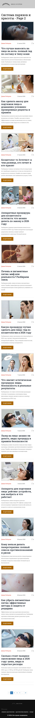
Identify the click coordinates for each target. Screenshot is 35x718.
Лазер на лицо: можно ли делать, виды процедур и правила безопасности (16, 438)
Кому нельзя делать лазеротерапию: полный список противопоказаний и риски (17, 548)
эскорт (31, 712)
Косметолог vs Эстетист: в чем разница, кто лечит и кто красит (16, 162)
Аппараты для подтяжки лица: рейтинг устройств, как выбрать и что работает (16, 492)
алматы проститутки (8, 712)
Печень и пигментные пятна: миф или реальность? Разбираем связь (15, 275)
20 (25, 693)
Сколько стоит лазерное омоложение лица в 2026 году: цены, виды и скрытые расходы (15, 660)
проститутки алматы (22, 712)
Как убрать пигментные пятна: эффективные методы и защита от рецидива (15, 604)
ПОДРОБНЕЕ (7, 69)
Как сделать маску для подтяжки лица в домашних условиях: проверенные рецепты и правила (15, 107)
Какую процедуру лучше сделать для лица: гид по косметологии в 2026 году (16, 329)
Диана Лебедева (6, 43)
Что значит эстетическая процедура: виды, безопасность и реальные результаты (16, 384)
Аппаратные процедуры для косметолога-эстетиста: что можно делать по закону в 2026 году (15, 218)
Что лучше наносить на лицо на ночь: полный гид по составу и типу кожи (16, 51)
